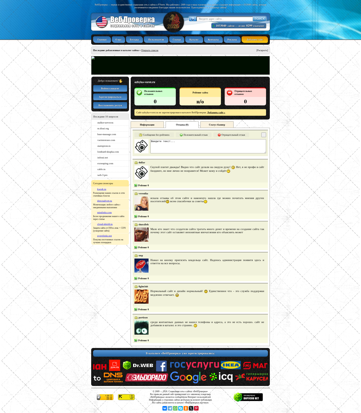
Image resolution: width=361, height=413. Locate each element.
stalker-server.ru (105, 122)
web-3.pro (102, 175)
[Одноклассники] (186, 408)
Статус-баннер (217, 124)
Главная (102, 39)
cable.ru (101, 169)
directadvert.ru (104, 200)
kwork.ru (101, 189)
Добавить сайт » (216, 112)
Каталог (194, 39)
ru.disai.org (103, 128)
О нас (118, 39)
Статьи (177, 39)
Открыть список (149, 50)
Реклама (232, 39)
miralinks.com (104, 212)
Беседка (134, 39)
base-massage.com (106, 134)
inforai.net (102, 157)
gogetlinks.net (104, 235)
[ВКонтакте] (164, 408)
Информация (147, 124)
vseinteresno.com (106, 140)
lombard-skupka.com (108, 151)
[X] (191, 408)
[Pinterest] (196, 408)
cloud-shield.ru (105, 224)
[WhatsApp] (175, 408)
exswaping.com (105, 163)
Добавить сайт (255, 39)
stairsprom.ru (104, 145)
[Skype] (180, 408)
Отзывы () (182, 124)
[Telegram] (170, 408)
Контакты (213, 39)
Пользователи (156, 39)
